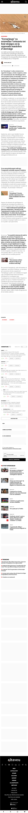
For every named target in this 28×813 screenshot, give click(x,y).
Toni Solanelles (7, 62)
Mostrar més (14, 418)
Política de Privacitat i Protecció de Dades (12, 448)
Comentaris (16, 65)
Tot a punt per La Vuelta (16, 508)
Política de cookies (14, 797)
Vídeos (14, 780)
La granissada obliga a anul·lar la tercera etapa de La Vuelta (18, 528)
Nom (3, 423)
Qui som (14, 788)
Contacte (14, 790)
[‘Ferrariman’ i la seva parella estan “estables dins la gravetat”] (4, 126)
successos (4, 319)
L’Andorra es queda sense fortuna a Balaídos (17, 501)
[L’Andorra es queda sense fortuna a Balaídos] (4, 500)
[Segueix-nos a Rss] (26, 765)
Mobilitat (12, 506)
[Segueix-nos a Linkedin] (16, 765)
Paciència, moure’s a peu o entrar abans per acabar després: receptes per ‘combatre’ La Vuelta (17, 518)
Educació (12, 489)
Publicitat (14, 792)
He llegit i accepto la (12, 448)
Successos (4, 36)
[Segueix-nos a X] (5, 765)
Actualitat (14, 770)
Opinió (14, 773)
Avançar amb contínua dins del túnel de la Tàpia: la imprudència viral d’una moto (13, 574)
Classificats (14, 782)
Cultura (14, 775)
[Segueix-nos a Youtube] (9, 765)
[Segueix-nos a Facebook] (2, 765)
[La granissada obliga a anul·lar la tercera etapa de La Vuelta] (4, 526)
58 (3, 386)
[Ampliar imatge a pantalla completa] (25, 17)
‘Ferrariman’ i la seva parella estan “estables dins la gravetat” (17, 128)
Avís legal (14, 799)
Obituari (14, 785)
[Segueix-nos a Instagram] (12, 765)
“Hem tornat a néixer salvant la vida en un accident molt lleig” (15, 261)
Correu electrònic (7, 429)
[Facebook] (3, 811)
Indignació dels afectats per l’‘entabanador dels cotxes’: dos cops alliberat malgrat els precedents (13, 566)
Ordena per (17, 346)
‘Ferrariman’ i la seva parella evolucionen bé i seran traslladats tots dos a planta (17, 195)
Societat (12, 479)
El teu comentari (7, 435)
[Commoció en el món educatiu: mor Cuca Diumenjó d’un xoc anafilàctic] (4, 491)
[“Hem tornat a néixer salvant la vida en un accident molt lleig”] (4, 260)
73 (3, 406)
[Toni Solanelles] (2, 62)
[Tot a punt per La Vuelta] (4, 508)
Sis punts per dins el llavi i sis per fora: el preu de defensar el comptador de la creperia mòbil (13, 562)
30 (3, 358)
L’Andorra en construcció (8, 577)
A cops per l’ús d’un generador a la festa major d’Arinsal (13, 570)
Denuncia (18, 358)
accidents (11, 319)
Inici (14, 768)
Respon (11, 358)
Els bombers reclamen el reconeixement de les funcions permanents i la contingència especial (17, 472)
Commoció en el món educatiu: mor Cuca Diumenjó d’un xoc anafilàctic (18, 493)
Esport (11, 498)
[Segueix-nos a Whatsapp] (19, 765)
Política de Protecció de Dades (14, 794)
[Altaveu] (15, 2)
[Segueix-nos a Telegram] (22, 765)
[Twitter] (10, 811)
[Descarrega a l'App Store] (14, 808)
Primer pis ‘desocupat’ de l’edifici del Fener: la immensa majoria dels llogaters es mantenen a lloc (17, 483)
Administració (13, 468)
